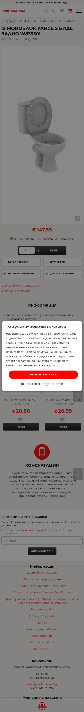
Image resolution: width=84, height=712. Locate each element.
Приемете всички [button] (43, 374)
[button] (42, 384)
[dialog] (42, 356)
